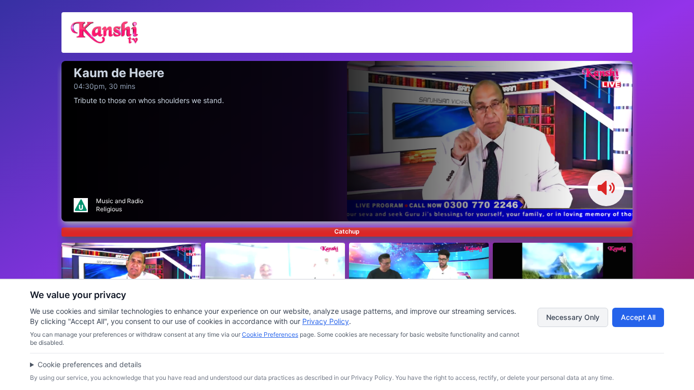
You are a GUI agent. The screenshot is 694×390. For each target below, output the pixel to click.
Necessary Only (573, 317)
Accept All (638, 317)
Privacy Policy (325, 321)
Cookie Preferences (270, 334)
